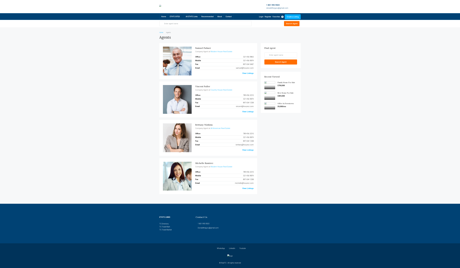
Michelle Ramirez (204, 163)
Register (268, 17)
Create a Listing (293, 17)
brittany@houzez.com (245, 145)
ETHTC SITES (175, 17)
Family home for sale (286, 82)
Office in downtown (286, 103)
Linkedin (232, 248)
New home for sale (286, 93)
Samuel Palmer (203, 48)
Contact (229, 17)
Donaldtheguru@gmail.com (208, 228)
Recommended (207, 17)
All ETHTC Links (192, 17)
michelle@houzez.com (244, 183)
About (219, 17)
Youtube (242, 248)
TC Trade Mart (164, 227)
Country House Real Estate (221, 90)
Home (163, 17)
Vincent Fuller (202, 86)
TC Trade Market (165, 230)
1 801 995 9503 (273, 5)
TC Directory (164, 224)
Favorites (278, 17)
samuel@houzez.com (245, 68)
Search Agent (292, 24)
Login (261, 17)
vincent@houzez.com (245, 106)
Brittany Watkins (204, 124)
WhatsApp (221, 248)
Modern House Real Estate (221, 51)
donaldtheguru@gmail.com (277, 8)
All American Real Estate (220, 128)
